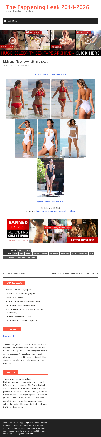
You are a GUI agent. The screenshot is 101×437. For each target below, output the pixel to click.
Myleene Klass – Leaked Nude (50, 201)
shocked (21, 257)
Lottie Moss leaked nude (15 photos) (22, 320)
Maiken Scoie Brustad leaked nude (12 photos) (73, 273)
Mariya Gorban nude (14, 297)
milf (91, 254)
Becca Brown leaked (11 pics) (18, 289)
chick (74, 254)
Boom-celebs (9, 336)
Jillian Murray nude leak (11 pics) (20, 305)
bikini (36, 254)
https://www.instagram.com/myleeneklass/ (55, 211)
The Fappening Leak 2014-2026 (47, 7)
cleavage (83, 254)
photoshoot (9, 257)
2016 (15, 254)
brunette (54, 254)
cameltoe (65, 254)
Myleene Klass (24, 250)
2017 (21, 254)
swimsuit (32, 257)
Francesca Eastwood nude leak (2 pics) (23, 301)
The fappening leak (24, 423)
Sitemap (29, 434)
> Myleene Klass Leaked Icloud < (50, 74)
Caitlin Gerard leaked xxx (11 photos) (22, 293)
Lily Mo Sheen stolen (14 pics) (19, 316)
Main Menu (12, 21)
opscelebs (25, 65)
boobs (44, 254)
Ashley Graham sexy (16, 273)
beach (28, 254)
